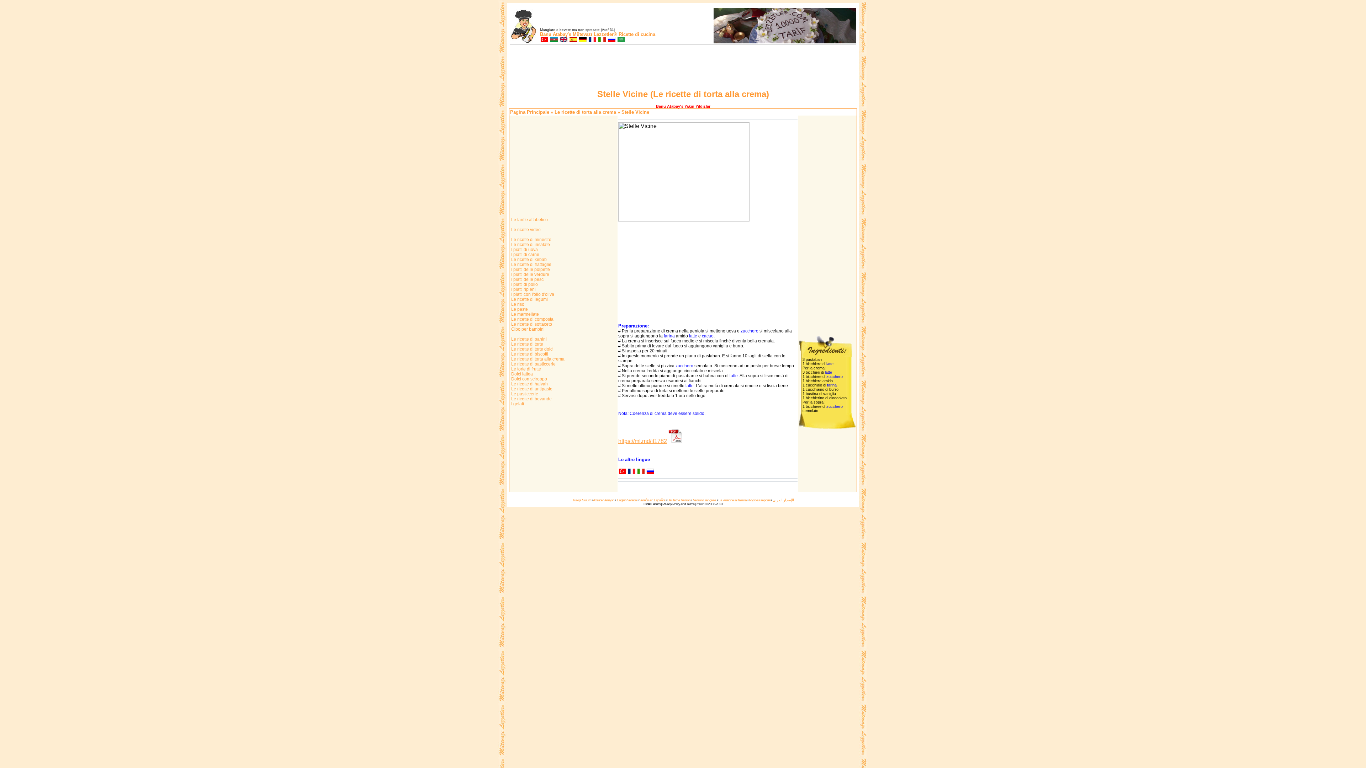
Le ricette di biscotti (529, 354)
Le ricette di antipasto (531, 388)
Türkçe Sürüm (581, 500)
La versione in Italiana (733, 500)
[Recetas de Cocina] (573, 40)
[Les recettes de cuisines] (592, 40)
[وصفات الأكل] (621, 40)
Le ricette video (525, 229)
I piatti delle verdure (529, 274)
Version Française (704, 500)
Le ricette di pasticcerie (533, 364)
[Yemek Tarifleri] (544, 40)
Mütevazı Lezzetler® (595, 34)
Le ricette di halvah (529, 384)
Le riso (517, 304)
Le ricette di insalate (530, 244)
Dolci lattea (521, 374)
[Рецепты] (611, 40)
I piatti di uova (524, 249)
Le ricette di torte (526, 344)
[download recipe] (675, 441)
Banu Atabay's (555, 34)
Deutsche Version (678, 500)
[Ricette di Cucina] (602, 40)
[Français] (631, 472)
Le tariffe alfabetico (529, 219)
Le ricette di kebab (528, 259)
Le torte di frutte (525, 369)
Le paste (519, 309)
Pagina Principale (529, 112)
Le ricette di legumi (529, 299)
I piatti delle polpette (530, 269)
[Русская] (650, 472)
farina (669, 336)
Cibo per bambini (527, 329)
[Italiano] (641, 472)
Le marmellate (524, 314)
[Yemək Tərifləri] (554, 40)
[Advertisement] (683, 68)
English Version (627, 500)
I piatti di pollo (524, 284)
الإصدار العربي (783, 500)
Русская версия (759, 500)
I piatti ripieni (523, 289)
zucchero (749, 331)
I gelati (517, 403)
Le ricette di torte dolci (532, 349)
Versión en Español (652, 500)
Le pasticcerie (524, 393)
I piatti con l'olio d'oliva (532, 294)
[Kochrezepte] (582, 40)
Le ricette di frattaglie (530, 264)
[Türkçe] (622, 472)
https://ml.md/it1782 (642, 441)
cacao (708, 336)
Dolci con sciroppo (528, 379)
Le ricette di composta (532, 319)
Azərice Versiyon (603, 500)
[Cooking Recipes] (563, 40)
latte (693, 336)
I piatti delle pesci (527, 279)
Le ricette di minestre (530, 239)
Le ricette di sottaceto (531, 324)
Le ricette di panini (528, 339)
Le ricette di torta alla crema (585, 112)
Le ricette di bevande (531, 398)
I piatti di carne (524, 254)
